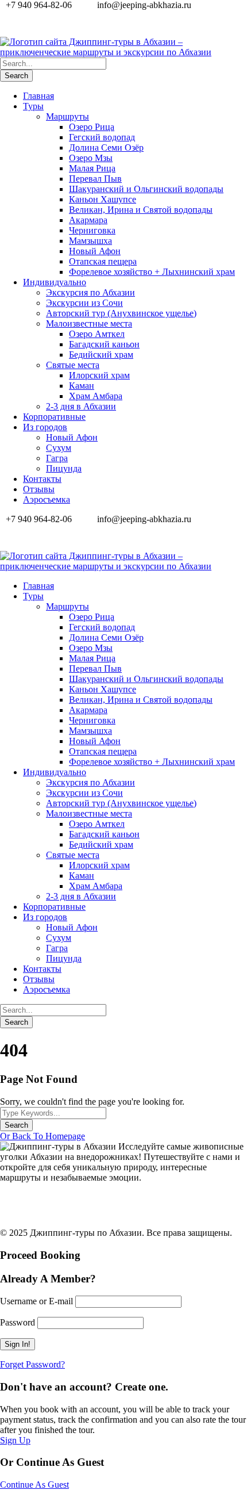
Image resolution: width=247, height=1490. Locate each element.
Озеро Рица (91, 127)
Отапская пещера (103, 261)
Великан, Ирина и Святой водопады (141, 210)
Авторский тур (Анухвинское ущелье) (121, 313)
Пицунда (64, 468)
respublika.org (63, 1204)
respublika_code (76, 1214)
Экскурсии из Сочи (84, 303)
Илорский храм (99, 375)
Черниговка (92, 230)
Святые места (72, 365)
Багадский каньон (104, 344)
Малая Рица (92, 168)
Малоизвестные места (89, 323)
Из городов (45, 427)
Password (17, 1322)
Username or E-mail (36, 1301)
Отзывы (39, 489)
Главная (38, 96)
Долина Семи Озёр (106, 147)
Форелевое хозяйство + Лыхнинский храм (152, 272)
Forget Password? (32, 1364)
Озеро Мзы (91, 158)
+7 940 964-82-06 (126, 26)
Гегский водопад (102, 137)
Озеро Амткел (97, 334)
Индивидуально (54, 282)
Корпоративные (54, 417)
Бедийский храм (101, 354)
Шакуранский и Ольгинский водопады (146, 189)
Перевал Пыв (95, 178)
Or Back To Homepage (42, 1136)
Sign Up (15, 1440)
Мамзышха (90, 241)
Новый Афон (95, 251)
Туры (33, 106)
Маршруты (67, 116)
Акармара (88, 220)
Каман (81, 385)
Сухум (58, 448)
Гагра (57, 458)
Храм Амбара (95, 396)
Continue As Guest (34, 1484)
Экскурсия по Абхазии (90, 292)
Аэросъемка (46, 499)
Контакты (42, 479)
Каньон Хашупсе (102, 199)
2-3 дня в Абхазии (81, 406)
